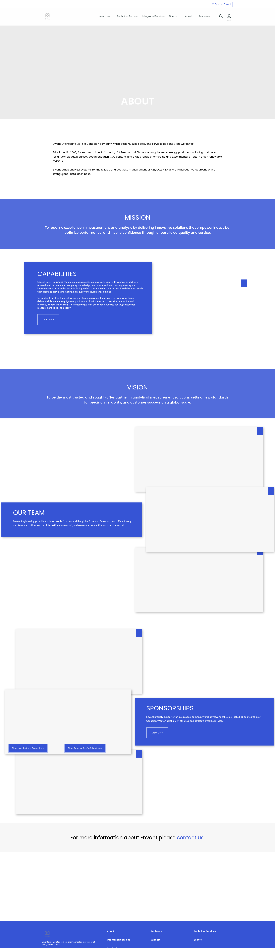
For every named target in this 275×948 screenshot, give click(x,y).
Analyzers (156, 931)
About (110, 931)
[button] (106, 16)
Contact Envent (223, 4)
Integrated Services (118, 939)
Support (155, 939)
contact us (190, 837)
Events (198, 939)
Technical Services (205, 931)
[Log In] (229, 16)
